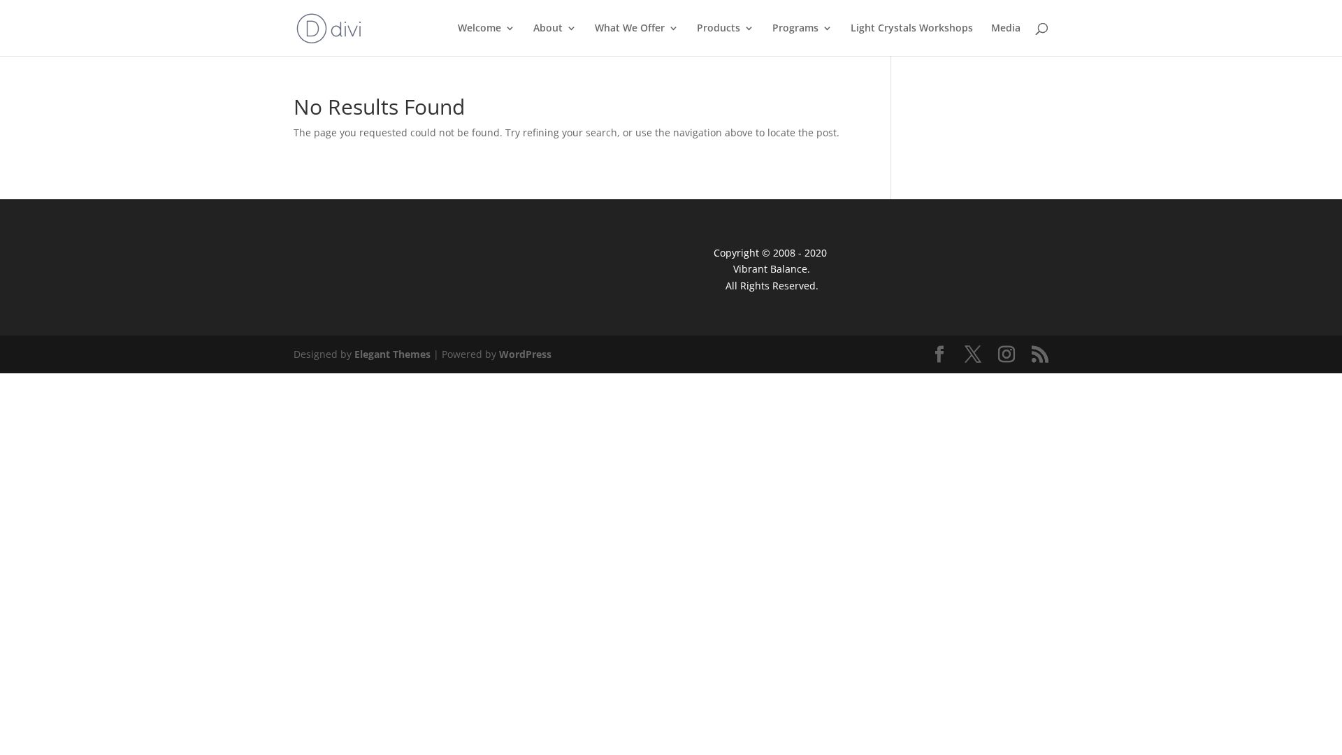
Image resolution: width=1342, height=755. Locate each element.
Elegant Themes (392, 354)
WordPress (525, 354)
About (548, 28)
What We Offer (630, 28)
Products (718, 28)
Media (1005, 28)
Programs (795, 28)
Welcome (479, 28)
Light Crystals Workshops (912, 28)
